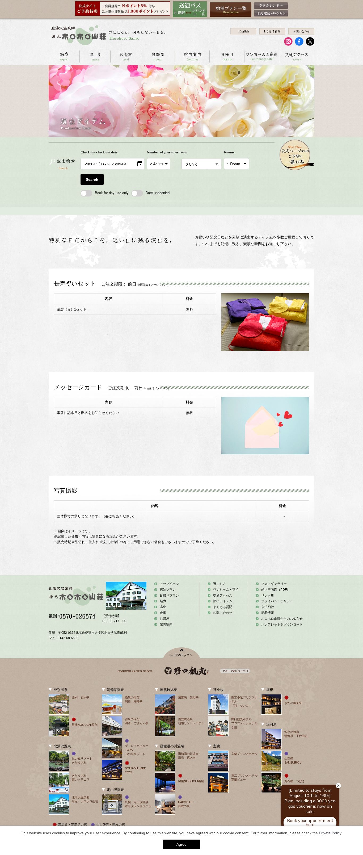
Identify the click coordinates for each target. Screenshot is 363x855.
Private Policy (330, 833)
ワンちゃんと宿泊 (261, 56)
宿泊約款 (267, 607)
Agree (181, 844)
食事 (163, 613)
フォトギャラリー (274, 584)
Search (92, 179)
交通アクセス (296, 56)
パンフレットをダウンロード (282, 624)
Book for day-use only (112, 192)
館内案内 (192, 56)
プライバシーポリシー (277, 601)
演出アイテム (222, 601)
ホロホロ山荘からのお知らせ (282, 619)
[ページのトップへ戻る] (182, 652)
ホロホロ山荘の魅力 (64, 56)
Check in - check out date (99, 152)
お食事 (125, 56)
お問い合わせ (222, 613)
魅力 (163, 601)
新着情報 (267, 613)
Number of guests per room (163, 152)
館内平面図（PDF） (275, 590)
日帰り (226, 56)
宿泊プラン (168, 590)
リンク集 (267, 595)
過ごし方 (219, 584)
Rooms (229, 152)
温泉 (94, 56)
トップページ (169, 584)
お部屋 (158, 56)
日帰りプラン (169, 595)
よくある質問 (222, 607)
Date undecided (158, 192)
